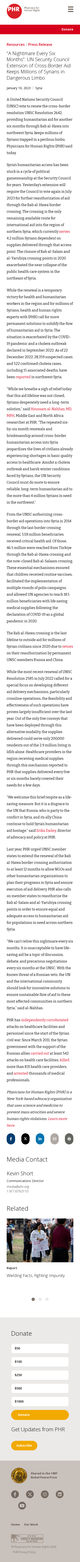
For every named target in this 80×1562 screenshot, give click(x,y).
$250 (18, 1375)
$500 (18, 1388)
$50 (17, 1348)
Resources (16, 44)
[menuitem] (15, 1494)
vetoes (67, 646)
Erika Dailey (46, 830)
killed (64, 1060)
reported (23, 377)
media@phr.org (18, 1186)
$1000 (19, 1401)
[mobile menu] (70, 8)
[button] (33, 1299)
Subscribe (24, 1445)
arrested (20, 1073)
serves (64, 231)
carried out (39, 1053)
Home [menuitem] (15, 1524)
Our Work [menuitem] (31, 1524)
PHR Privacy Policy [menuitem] (24, 1552)
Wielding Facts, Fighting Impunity (36, 1275)
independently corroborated (44, 1020)
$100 (18, 1361)
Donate (67, 29)
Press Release (40, 44)
